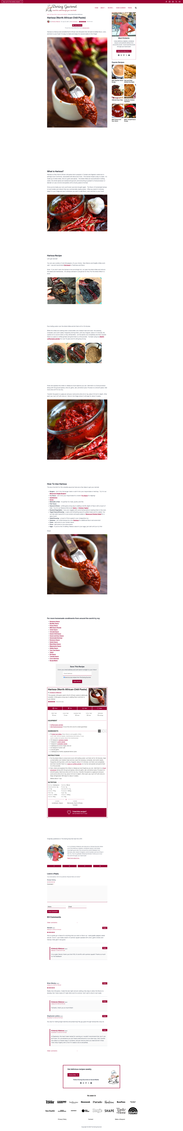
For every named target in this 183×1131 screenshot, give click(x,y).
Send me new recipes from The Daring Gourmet (78, 677)
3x (105, 731)
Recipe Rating (51, 880)
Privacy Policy (62, 1119)
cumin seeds (61, 742)
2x (102, 731)
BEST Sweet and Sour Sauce (117, 111)
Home (96, 7)
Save (100, 708)
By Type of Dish (53, 14)
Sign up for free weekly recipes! (11, 1)
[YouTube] (179, 1)
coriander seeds (62, 744)
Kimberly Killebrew (56, 21)
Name (49, 906)
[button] (48, 702)
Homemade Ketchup (56, 638)
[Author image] (48, 21)
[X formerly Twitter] (176, 1)
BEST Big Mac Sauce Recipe (117, 72)
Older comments (52, 922)
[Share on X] (69, 866)
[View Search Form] (136, 8)
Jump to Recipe (78, 25)
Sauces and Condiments (62, 14)
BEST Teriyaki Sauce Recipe (130, 111)
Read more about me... (73, 858)
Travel (130, 7)
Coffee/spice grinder (56, 725)
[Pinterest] (173, 1)
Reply (104, 928)
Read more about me (123, 51)
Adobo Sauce (54, 648)
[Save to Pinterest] (85, 866)
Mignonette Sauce (55, 646)
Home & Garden (121, 7)
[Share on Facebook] (54, 866)
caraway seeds (63, 740)
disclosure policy (86, 27)
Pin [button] (71, 708)
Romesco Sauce (55, 640)
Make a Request (120, 1119)
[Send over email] (100, 866)
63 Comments (74, 21)
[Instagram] (169, 1)
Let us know (76, 813)
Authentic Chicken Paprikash (130, 91)
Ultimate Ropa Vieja (117, 91)
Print (55, 708)
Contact (90, 1119)
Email (70, 906)
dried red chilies (57, 734)
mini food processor (56, 727)
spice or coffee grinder (74, 764)
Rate (85, 708)
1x (99, 731)
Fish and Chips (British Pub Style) (130, 72)
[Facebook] (166, 1)
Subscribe (72, 1075)
